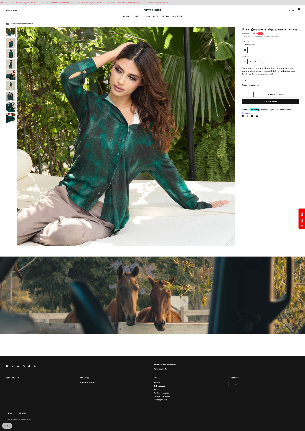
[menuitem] (127, 16)
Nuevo (156, 16)
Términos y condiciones (162, 396)
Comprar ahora (270, 102)
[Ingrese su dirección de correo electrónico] (296, 384)
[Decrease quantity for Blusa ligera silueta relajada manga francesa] (244, 94)
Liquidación (177, 16)
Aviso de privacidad (160, 400)
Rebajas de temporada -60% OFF (53, 3)
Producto (157, 382)
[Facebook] (243, 116)
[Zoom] (229, 32)
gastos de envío (258, 36)
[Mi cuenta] (289, 10)
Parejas (165, 16)
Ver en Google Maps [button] (161, 369)
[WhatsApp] (252, 116)
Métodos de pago (160, 386)
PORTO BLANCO (12, 378)
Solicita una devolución (87, 382)
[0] (297, 10)
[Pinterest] (248, 116)
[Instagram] (14, 366)
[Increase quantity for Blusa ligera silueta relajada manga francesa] (250, 94)
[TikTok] (31, 366)
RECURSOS (84, 378)
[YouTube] (19, 366)
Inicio (7, 24)
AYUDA (157, 378)
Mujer (137, 16)
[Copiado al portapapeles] (257, 116)
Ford (147, 16)
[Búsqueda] (293, 10)
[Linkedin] (36, 366)
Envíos (156, 389)
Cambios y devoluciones (162, 393)
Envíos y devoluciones (250, 85)
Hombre (126, 16)
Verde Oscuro (245, 50)
